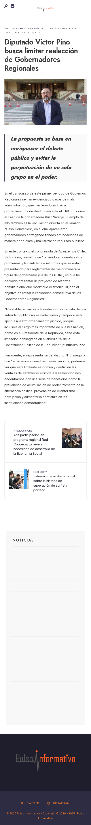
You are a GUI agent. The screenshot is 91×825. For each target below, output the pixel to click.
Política (20, 32)
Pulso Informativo (32, 28)
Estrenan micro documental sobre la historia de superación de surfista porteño (54, 481)
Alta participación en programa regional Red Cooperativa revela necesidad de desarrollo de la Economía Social (34, 442)
